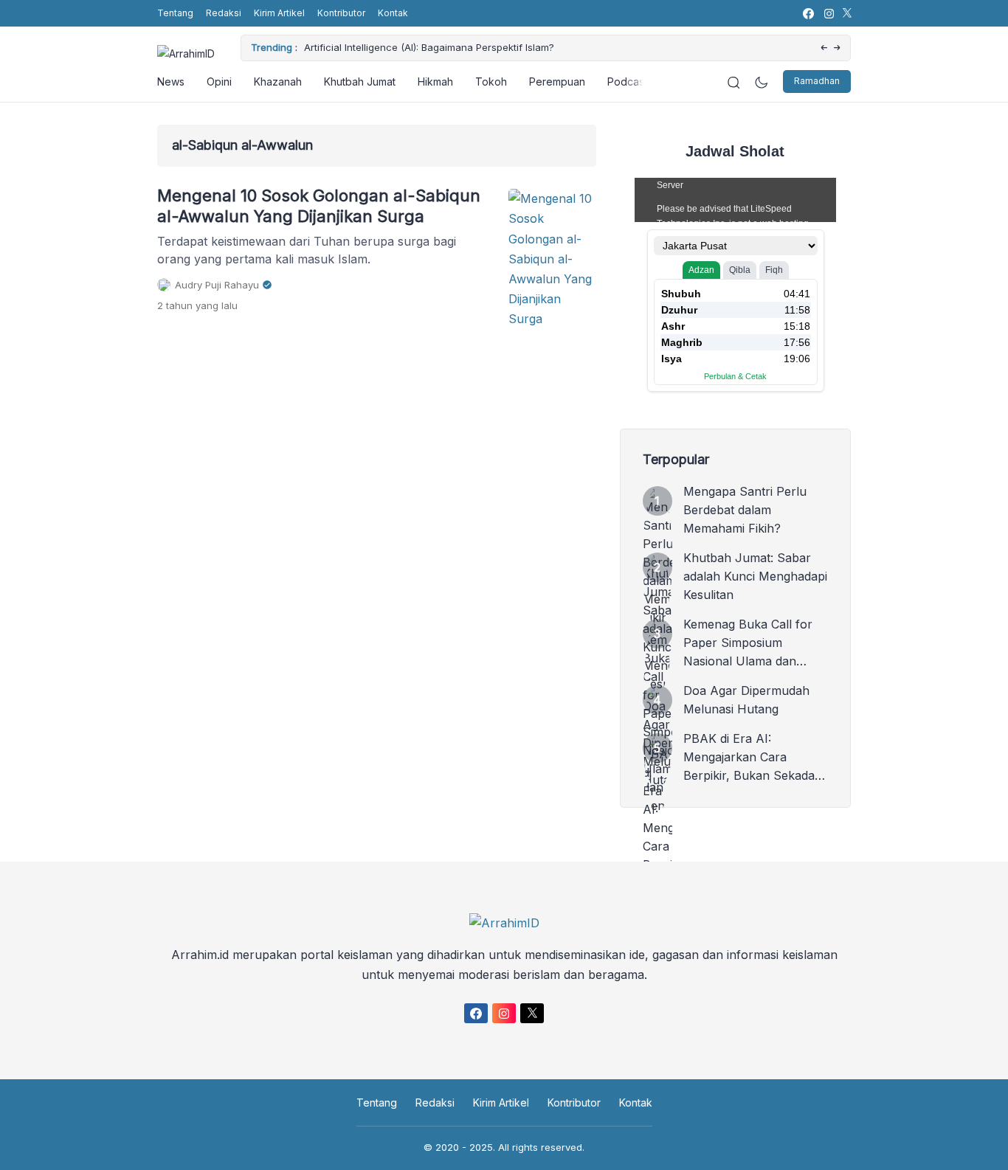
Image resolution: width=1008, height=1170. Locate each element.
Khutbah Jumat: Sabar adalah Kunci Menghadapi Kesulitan (755, 576)
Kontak (393, 12)
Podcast (627, 81)
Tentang (175, 12)
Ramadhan (817, 81)
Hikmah (435, 81)
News (170, 81)
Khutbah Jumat (360, 81)
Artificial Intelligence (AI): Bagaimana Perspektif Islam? (429, 47)
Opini (219, 81)
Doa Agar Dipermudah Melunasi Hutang (746, 699)
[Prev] (823, 48)
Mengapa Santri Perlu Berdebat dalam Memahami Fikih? (745, 510)
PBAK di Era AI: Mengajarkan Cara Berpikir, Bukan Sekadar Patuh (751, 758)
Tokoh (491, 81)
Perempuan (557, 81)
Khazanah (278, 81)
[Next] (837, 48)
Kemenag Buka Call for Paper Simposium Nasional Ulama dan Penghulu (747, 644)
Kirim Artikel (279, 12)
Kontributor (341, 12)
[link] (807, 13)
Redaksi (223, 12)
